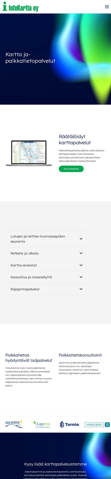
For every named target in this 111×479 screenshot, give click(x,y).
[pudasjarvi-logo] (97, 422)
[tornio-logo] (69, 422)
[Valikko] (107, 6)
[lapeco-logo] (41, 422)
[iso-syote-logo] (13, 422)
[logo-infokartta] (20, 6)
